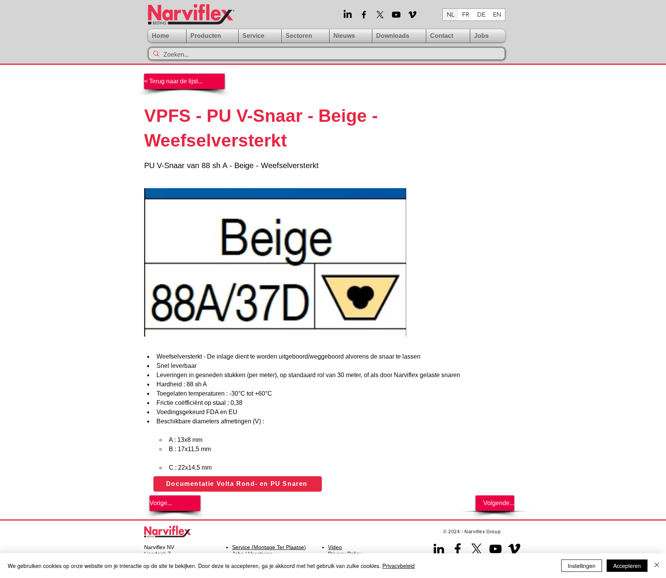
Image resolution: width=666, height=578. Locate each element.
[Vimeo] (412, 15)
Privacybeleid (398, 566)
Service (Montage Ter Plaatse (268, 547)
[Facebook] (364, 15)
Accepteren (627, 566)
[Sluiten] (656, 565)
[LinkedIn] (348, 15)
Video (335, 547)
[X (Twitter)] (380, 15)
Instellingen (581, 566)
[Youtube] (396, 15)
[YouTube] (495, 548)
